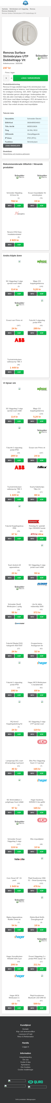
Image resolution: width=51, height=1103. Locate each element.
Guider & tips (25, 1062)
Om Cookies (25, 1067)
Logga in (25, 1047)
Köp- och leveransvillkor (25, 1031)
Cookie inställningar (25, 1070)
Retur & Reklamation (25, 1037)
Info (9, 206)
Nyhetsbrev (25, 1065)
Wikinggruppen (31, 1099)
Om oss (26, 1060)
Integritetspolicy (25, 1057)
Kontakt (25, 1029)
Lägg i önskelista (12, 146)
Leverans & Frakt (25, 1034)
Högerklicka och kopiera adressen (16, 154)
